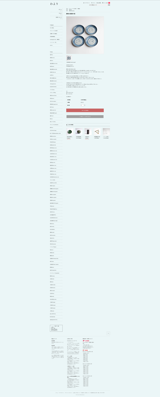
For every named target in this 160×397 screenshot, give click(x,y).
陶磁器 (79, 8)
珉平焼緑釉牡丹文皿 (70, 136)
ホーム (57, 392)
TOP (67, 8)
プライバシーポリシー (68, 392)
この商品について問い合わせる (85, 116)
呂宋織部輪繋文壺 (79, 136)
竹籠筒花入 (87, 136)
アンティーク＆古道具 (72, 8)
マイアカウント (87, 2)
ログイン (93, 2)
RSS (101, 392)
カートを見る (106, 2)
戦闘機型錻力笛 (97, 136)
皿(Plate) (70, 9)
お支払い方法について (77, 392)
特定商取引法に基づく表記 (95, 392)
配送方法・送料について (85, 392)
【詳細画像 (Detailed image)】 (71, 62)
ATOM (103, 392)
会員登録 (99, 2)
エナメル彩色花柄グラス (107, 136)
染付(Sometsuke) (71, 10)
